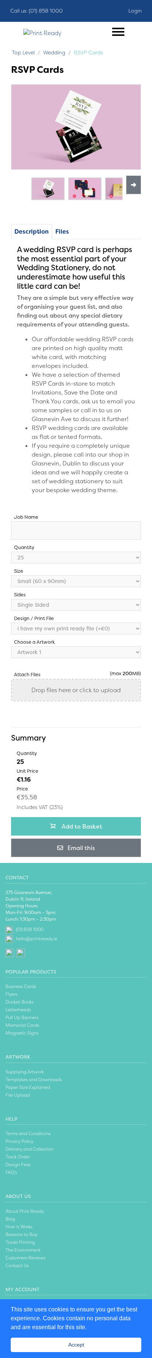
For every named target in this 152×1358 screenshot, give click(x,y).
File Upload (18, 1095)
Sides (20, 595)
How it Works (19, 1227)
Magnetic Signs (22, 1033)
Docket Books (20, 1002)
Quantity (24, 547)
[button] (89, 1328)
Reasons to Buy (21, 1234)
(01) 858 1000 (30, 929)
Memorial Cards (22, 1025)
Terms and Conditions (28, 1134)
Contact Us (17, 1266)
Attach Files (27, 674)
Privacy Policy (19, 1141)
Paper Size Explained (28, 1087)
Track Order (18, 1157)
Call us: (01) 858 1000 (36, 10)
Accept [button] (76, 1345)
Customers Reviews (25, 1258)
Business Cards (21, 986)
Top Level (23, 52)
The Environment (23, 1250)
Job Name (26, 517)
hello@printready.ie (36, 939)
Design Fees (18, 1165)
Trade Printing (20, 1242)
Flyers (11, 994)
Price (22, 789)
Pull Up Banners (22, 1017)
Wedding (54, 52)
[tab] (62, 232)
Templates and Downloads (34, 1080)
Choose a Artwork (34, 642)
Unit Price (27, 771)
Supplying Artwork (25, 1072)
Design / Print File (34, 618)
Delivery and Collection (29, 1149)
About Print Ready (25, 1211)
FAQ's (11, 1172)
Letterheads (18, 1010)
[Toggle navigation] (118, 32)
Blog (10, 1219)
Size (18, 571)
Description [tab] (31, 232)
